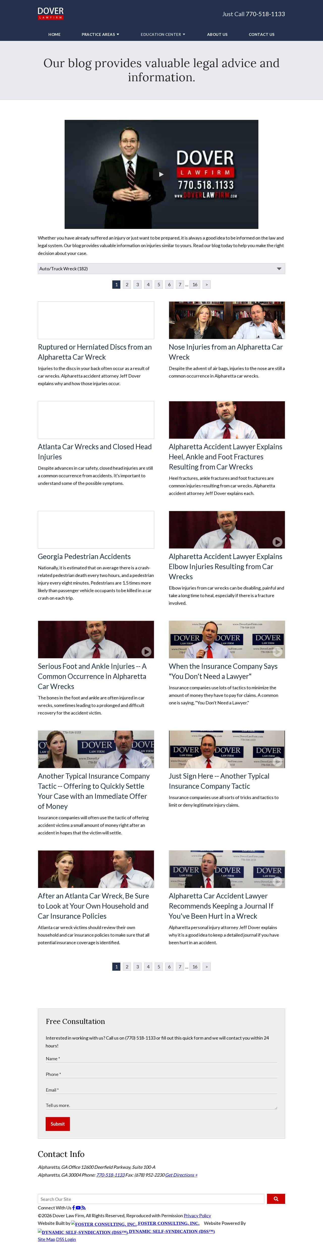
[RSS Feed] (84, 1207)
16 (194, 284)
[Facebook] (74, 1207)
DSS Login (66, 1239)
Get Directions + (181, 1175)
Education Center (161, 34)
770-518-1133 (265, 13)
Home (54, 34)
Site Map (46, 1239)
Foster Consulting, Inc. (168, 1223)
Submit (58, 1124)
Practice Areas (98, 34)
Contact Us (262, 34)
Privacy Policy (197, 1215)
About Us (217, 34)
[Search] (276, 1199)
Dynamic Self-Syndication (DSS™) (171, 1231)
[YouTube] (79, 1207)
